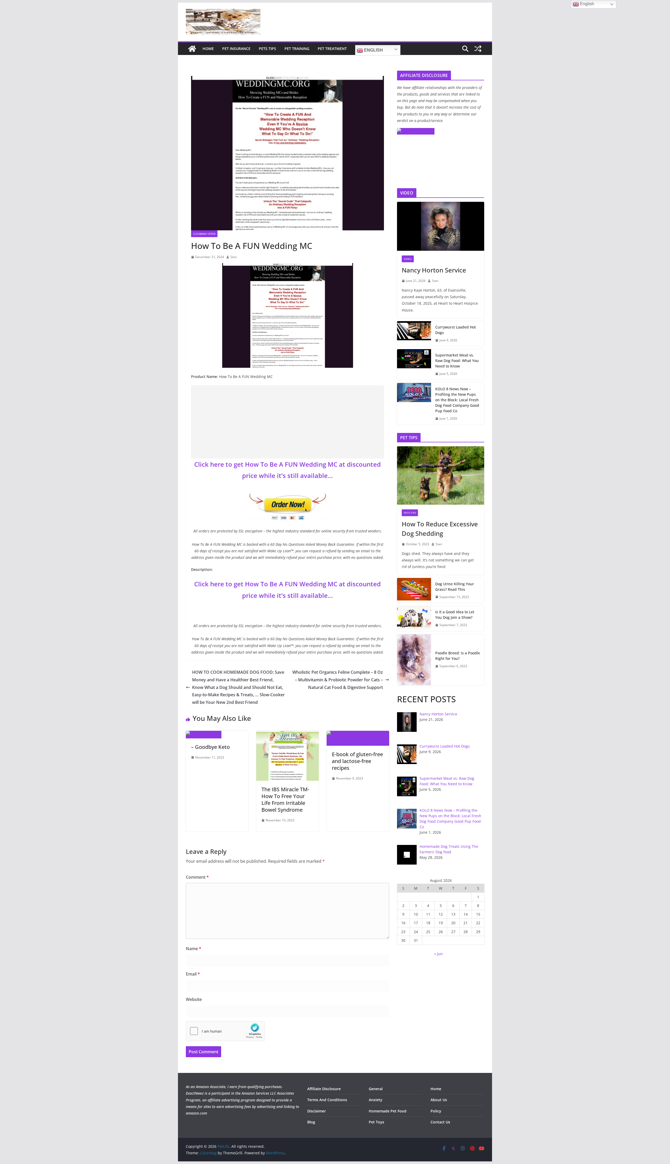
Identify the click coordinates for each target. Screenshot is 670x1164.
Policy (436, 1111)
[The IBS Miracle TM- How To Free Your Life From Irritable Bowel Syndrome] (287, 734)
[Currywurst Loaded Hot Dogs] (414, 333)
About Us (439, 1099)
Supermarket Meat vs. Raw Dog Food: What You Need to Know (457, 361)
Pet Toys (376, 1122)
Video (408, 259)
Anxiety (375, 1099)
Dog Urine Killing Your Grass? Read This (454, 586)
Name (193, 948)
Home (208, 48)
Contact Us (440, 1122)
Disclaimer (316, 1111)
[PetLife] (192, 48)
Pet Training (296, 48)
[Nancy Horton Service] (440, 226)
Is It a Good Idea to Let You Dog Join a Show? (454, 614)
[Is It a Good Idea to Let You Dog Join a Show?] (414, 618)
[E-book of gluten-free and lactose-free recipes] (358, 734)
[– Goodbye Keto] (203, 734)
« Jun (438, 953)
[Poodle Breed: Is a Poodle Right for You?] (414, 659)
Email (193, 974)
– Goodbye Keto (210, 746)
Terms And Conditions (327, 1099)
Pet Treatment (332, 48)
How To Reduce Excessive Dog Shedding (440, 529)
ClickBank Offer (204, 234)
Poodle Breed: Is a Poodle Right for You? (457, 655)
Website (194, 999)
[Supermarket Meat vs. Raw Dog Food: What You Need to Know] (414, 364)
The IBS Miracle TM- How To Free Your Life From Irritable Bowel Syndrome (285, 799)
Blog (311, 1122)
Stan (233, 257)
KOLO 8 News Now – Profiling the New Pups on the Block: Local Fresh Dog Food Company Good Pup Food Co (457, 399)
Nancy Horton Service (434, 270)
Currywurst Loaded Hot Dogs (455, 330)
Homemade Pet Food (387, 1111)
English (373, 50)
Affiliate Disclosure (324, 1088)
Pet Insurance (236, 48)
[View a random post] (478, 48)
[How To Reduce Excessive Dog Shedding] (440, 475)
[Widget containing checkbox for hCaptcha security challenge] (225, 1031)
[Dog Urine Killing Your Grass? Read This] (414, 590)
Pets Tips (267, 48)
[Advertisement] (287, 422)
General (376, 1088)
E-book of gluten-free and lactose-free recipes (357, 761)
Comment (197, 877)
